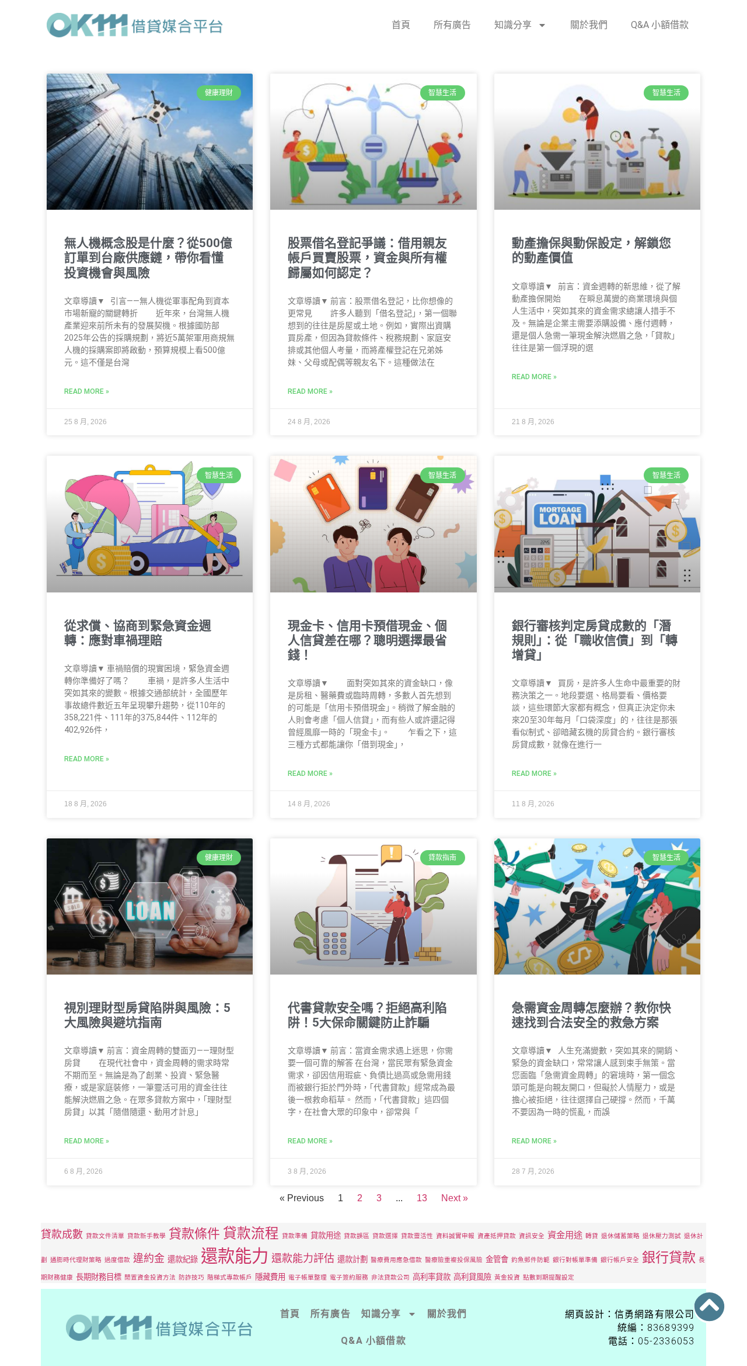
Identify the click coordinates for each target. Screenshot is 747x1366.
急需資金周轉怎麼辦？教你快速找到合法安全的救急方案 (591, 1015)
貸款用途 (325, 1235)
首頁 (401, 24)
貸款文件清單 (105, 1236)
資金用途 (564, 1234)
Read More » (86, 391)
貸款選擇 (385, 1236)
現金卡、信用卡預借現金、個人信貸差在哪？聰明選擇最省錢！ (367, 640)
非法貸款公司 (390, 1277)
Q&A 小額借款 (660, 24)
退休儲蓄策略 (620, 1236)
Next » (454, 1198)
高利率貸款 (432, 1276)
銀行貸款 (669, 1257)
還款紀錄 (182, 1259)
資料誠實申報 (455, 1236)
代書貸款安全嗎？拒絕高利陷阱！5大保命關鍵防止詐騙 (367, 1015)
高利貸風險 (472, 1276)
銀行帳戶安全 (620, 1260)
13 (422, 1198)
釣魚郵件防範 (530, 1260)
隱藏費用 (270, 1276)
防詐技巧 (191, 1277)
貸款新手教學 (146, 1236)
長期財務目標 (98, 1276)
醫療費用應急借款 (396, 1260)
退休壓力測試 (662, 1236)
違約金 (149, 1258)
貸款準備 (295, 1236)
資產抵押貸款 (496, 1236)
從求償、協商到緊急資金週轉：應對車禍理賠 (137, 633)
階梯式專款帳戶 (229, 1277)
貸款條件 (194, 1233)
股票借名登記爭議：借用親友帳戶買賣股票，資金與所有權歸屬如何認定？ (367, 257)
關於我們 (589, 24)
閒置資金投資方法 (150, 1277)
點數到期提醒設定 (548, 1277)
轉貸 (591, 1236)
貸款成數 (62, 1234)
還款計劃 (352, 1259)
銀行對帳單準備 (575, 1260)
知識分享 (513, 24)
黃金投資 (507, 1277)
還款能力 (234, 1256)
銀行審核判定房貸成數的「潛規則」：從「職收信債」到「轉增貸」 (595, 640)
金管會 (497, 1259)
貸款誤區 (356, 1236)
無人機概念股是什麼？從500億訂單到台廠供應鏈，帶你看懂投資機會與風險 (148, 257)
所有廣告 (452, 24)
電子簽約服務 (349, 1277)
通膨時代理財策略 (76, 1260)
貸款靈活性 (417, 1236)
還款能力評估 (302, 1258)
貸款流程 (251, 1233)
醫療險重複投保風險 (454, 1260)
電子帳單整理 (307, 1277)
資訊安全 (531, 1236)
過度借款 (117, 1260)
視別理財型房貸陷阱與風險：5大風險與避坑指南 (147, 1015)
